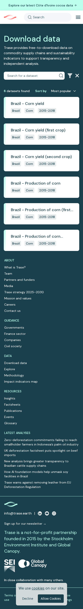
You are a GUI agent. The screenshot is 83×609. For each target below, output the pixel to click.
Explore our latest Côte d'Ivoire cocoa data (41, 5)
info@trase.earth (18, 513)
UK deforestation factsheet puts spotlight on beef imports (41, 453)
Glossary (10, 423)
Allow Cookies (51, 598)
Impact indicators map (21, 382)
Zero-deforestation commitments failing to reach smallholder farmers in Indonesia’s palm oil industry (41, 442)
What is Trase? (15, 267)
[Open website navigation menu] (78, 17)
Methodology (14, 375)
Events (9, 417)
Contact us (12, 311)
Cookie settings (66, 597)
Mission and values (17, 298)
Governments (14, 328)
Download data (15, 363)
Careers (9, 304)
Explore (9, 369)
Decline (27, 598)
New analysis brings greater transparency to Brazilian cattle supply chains (36, 463)
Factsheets (12, 405)
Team (8, 274)
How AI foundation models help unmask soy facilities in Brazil (36, 474)
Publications (13, 411)
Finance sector (15, 334)
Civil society (13, 346)
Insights (9, 398)
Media (8, 286)
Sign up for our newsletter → (25, 524)
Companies (12, 340)
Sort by (40, 91)
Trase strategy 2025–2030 (24, 292)
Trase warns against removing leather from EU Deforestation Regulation (37, 484)
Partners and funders (19, 280)
